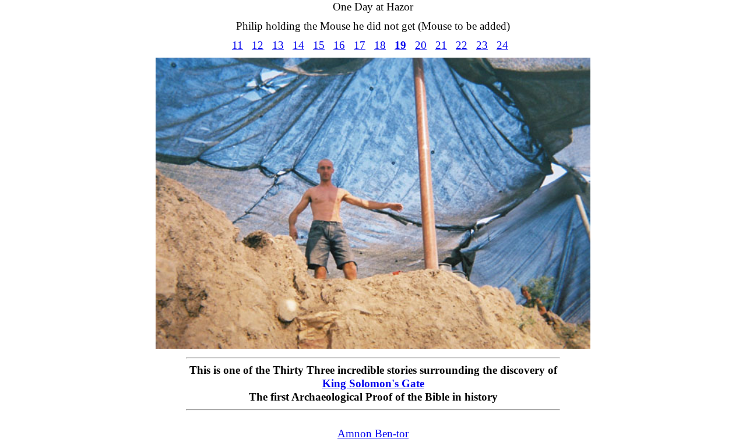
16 (339, 45)
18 (380, 45)
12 (257, 45)
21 (441, 45)
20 (421, 45)
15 (319, 45)
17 (359, 45)
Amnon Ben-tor (373, 433)
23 (482, 45)
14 (298, 45)
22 (461, 45)
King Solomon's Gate (373, 383)
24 (502, 45)
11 (237, 45)
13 (278, 45)
